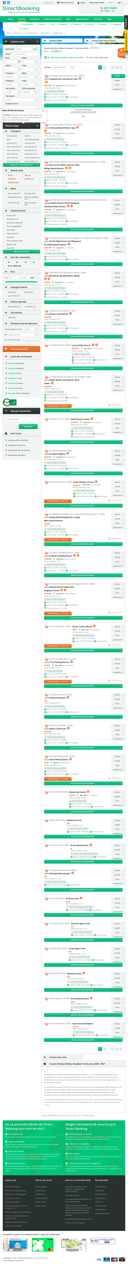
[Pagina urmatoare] (121, 67)
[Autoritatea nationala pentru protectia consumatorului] (102, 1243)
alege (35, 49)
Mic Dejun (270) (30, 194)
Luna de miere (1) (14, 296)
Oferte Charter (100, 1206)
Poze (117, 85)
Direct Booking (21, 8)
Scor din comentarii (20, 257)
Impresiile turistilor (102, 1213)
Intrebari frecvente (17, 445)
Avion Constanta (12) (32, 158)
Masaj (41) (10, 237)
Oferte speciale (18, 301)
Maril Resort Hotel (80, 419)
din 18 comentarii (65, 457)
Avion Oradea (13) (31, 161)
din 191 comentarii (66, 86)
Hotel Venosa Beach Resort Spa (59, 127)
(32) (10, 175)
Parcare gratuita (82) (14, 226)
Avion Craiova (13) (13, 150)
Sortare (47, 67)
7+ (26, 262)
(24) (32, 179)
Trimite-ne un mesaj (12, 1198)
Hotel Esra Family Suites (56, 759)
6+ (34, 262)
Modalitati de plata (17, 455)
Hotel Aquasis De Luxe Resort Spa (61, 79)
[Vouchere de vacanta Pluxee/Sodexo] (43, 1251)
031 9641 (110, 8)
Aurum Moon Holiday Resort (58, 555)
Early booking (100, 1187)
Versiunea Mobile (41, 1258)
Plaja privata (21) (12, 234)
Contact (11, 25)
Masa (13, 188)
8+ (17, 262)
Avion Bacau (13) (30, 147)
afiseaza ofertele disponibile (82, 105)
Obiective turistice (52, 19)
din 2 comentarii (92, 422)
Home (10, 19)
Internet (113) (11, 245)
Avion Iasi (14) (29, 143)
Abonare (28, 426)
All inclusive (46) (13, 203)
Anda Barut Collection (55, 728)
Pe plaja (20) (11, 216)
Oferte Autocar (100, 1209)
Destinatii (34, 19)
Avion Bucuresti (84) (32, 140)
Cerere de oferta (19, 349)
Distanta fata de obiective (24, 323)
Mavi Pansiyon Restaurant (57, 873)
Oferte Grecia (40, 1190)
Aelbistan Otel (74, 820)
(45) (16, 183)
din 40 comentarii (65, 133)
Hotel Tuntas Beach (82, 626)
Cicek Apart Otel (77, 948)
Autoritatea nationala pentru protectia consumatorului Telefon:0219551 (76, 1189)
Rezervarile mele (97, 2)
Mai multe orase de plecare (21, 165)
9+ (9, 262)
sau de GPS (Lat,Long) (12, 340)
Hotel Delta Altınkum (55, 697)
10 (116, 67)
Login (82, 2)
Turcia (15, 378)
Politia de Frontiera (72, 1195)
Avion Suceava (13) (13, 161)
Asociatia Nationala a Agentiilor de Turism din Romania (78, 1200)
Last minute (99, 1190)
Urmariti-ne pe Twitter (13, 1226)
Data (7, 58)
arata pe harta (116, 405)
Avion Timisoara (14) (14, 147)
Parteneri (98, 19)
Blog (109, 19)
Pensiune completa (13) (31, 198)
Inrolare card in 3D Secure (75, 1223)
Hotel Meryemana (80, 998)
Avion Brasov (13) (31, 154)
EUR (110, 2)
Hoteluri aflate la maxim (13, 329)
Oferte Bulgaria (41, 1187)
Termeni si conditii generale (15, 1190)
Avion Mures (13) (30, 150)
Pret (13, 271)
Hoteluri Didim (55, 40)
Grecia (15, 373)
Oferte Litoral (100, 1198)
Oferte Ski (99, 1202)
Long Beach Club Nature (56, 314)
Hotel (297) (12, 318)
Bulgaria (16, 368)
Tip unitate (16, 312)
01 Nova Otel (72, 898)
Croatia (15, 383)
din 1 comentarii (65, 248)
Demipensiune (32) (14, 197)
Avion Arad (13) (12, 158)
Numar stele (17, 170)
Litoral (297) (12, 292)
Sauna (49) (10, 248)
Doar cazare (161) (14, 194)
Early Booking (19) (14, 307)
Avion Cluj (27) (12, 143)
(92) (13, 179)
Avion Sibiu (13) (12, 154)
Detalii (117, 80)
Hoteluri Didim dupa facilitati (103, 41)
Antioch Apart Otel (80, 923)
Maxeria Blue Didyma (54, 454)
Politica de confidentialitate (15, 1194)
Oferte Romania (41, 1198)
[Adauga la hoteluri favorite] (46, 76)
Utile (68, 19)
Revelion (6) (29, 292)
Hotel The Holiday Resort (56, 662)
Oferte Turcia (40, 1194)
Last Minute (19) (30, 307)
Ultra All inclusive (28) (31, 204)
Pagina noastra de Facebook (16, 1222)
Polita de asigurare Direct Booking (18, 1212)
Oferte (117, 76)
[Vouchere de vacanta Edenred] (73, 1251)
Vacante (22, 19)
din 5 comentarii (64, 665)
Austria (15, 388)
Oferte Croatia (40, 1202)
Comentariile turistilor (18, 440)
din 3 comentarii (91, 485)
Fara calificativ (14, 266)
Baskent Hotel (74, 973)
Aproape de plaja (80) (14, 223)
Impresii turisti (82, 19)
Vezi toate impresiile (98, 57)
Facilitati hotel (18, 210)
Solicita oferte (67, 2)
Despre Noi (48, 2)
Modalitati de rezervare (19, 450)
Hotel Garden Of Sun (83, 482)
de (6, 335)
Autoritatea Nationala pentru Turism (78, 1219)
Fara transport (12, 136)
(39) (29, 175)
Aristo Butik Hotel (79, 845)
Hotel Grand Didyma (83, 1023)
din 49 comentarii (65, 594)
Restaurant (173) (12, 219)
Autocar (27, 136)
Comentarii (117, 89)
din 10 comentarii (93, 348)
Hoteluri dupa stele (58, 1057)
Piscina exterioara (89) (14, 241)
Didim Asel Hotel (77, 792)
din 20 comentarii (65, 559)
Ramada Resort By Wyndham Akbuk (62, 275)
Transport (16, 131)
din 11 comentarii (64, 282)
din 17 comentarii (65, 210)
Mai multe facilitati (21, 252)
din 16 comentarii (65, 172)
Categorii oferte (19, 287)
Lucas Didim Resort (81, 345)
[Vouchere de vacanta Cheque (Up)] (15, 1251)
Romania (16, 363)
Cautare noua (17, 41)
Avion (9, 140)
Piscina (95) (11, 230)
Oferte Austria (40, 1206)
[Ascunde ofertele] (83, 117)
